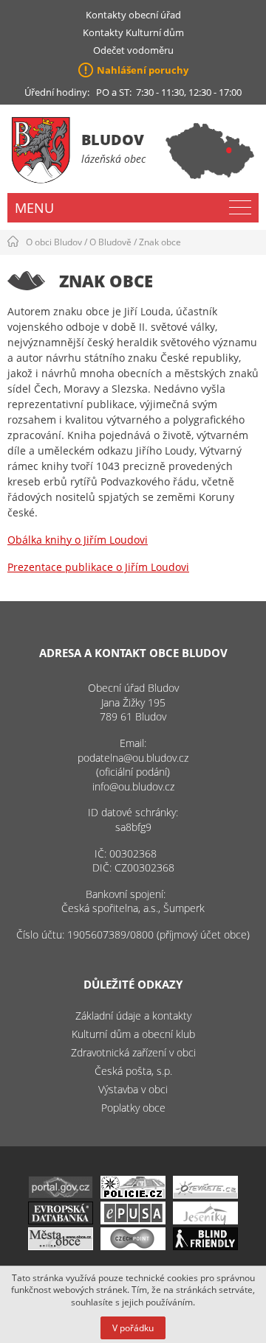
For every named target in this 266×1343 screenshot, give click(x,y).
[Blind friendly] (205, 1246)
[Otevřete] (205, 1195)
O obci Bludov (54, 242)
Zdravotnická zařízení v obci (133, 1052)
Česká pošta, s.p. (133, 1071)
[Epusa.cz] (133, 1220)
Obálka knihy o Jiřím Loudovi (77, 540)
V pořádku (133, 1328)
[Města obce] (60, 1246)
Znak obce (160, 242)
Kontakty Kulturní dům (133, 32)
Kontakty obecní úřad (133, 14)
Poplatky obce (133, 1108)
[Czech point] (133, 1246)
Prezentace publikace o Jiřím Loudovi (98, 567)
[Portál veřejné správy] (60, 1195)
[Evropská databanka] (60, 1220)
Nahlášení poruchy (142, 70)
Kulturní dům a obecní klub (133, 1034)
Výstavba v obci (133, 1089)
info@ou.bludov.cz (133, 786)
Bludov (112, 140)
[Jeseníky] (205, 1220)
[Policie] (133, 1195)
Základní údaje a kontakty (133, 1016)
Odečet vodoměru (133, 50)
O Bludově (110, 242)
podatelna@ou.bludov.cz (133, 758)
